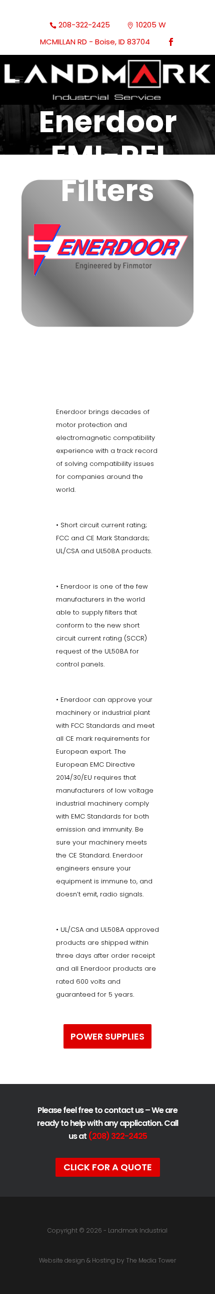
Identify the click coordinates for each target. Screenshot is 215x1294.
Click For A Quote (108, 1167)
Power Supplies (107, 1036)
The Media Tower (151, 1260)
